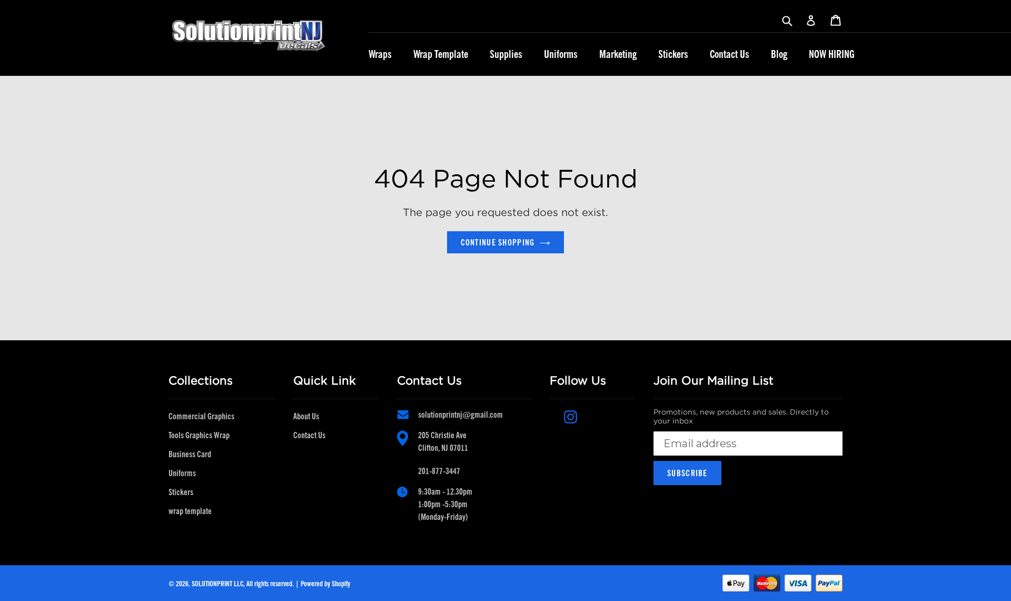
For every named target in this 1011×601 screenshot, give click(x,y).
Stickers (673, 54)
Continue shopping (498, 242)
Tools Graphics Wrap (199, 435)
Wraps (380, 54)
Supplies (506, 54)
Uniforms (561, 54)
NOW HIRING (832, 54)
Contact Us (729, 54)
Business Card (189, 454)
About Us (306, 416)
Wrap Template (440, 54)
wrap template (190, 511)
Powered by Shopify (325, 583)
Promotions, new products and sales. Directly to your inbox (741, 417)
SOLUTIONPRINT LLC (217, 583)
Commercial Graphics (201, 416)
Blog (779, 54)
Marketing (618, 54)
